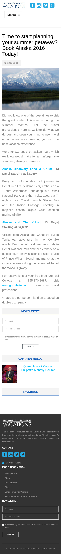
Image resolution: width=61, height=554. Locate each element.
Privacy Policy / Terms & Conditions (21, 496)
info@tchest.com (13, 463)
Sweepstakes (11, 473)
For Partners (11, 482)
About (7, 478)
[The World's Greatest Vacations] (13, 5)
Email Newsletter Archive (16, 492)
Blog (7, 487)
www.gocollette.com (15, 285)
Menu (11, 14)
